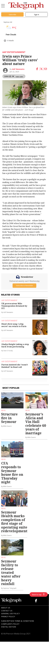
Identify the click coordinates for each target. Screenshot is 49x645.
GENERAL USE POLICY (10, 613)
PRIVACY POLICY (8, 616)
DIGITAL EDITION (8, 627)
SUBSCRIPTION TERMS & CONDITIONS (17, 621)
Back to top (36, 594)
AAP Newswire (18, 69)
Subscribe (12, 14)
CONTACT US (6, 611)
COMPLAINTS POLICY (10, 624)
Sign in (36, 14)
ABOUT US (5, 608)
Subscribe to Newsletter (24, 285)
